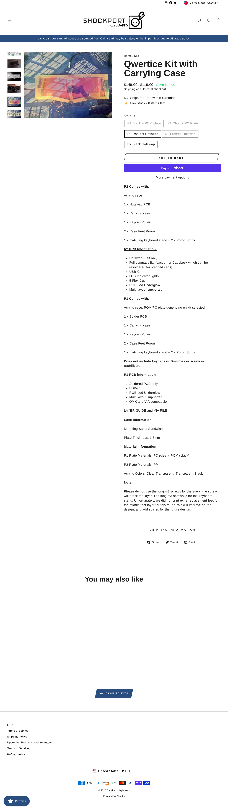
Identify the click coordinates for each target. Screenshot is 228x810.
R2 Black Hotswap (141, 144)
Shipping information (172, 529)
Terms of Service (18, 748)
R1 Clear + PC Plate (182, 123)
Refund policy (16, 754)
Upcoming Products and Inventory (29, 742)
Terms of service (17, 730)
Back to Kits (117, 693)
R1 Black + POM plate (144, 123)
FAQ (10, 724)
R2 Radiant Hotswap (142, 134)
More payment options (172, 177)
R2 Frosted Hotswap (180, 134)
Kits (136, 55)
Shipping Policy (17, 736)
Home (128, 55)
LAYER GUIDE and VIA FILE (145, 410)
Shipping (130, 88)
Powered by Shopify (114, 796)
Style (130, 116)
